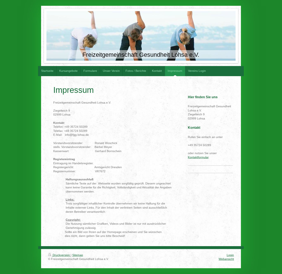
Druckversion (61, 255)
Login (230, 255)
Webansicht (226, 259)
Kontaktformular (198, 157)
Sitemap (77, 255)
